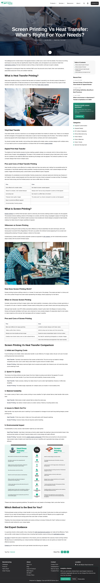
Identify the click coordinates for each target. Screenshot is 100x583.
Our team (7, 538)
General (12, 552)
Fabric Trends (78, 142)
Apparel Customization (81, 125)
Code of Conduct (31, 568)
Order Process (6, 571)
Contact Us (95, 3)
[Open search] (84, 3)
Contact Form (54, 564)
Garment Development (81, 145)
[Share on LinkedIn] (68, 552)
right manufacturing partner (42, 532)
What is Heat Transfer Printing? (82, 64)
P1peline (38, 580)
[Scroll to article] (50, 52)
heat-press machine (43, 84)
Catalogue (5, 564)
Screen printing (9, 213)
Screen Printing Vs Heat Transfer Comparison (82, 69)
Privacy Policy (30, 575)
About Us (29, 564)
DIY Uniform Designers (81, 131)
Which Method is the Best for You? (82, 72)
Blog (28, 566)
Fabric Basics (78, 136)
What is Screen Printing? (80, 67)
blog (8, 68)
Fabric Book (5, 568)
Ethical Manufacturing (81, 134)
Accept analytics (65, 579)
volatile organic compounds (33, 437)
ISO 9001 (29, 573)
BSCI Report (30, 571)
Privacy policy (81, 579)
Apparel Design (79, 128)
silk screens (46, 236)
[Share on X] (65, 552)
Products (4, 566)
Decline (74, 579)
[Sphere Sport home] (7, 3)
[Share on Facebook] (62, 552)
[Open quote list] (87, 3)
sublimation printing (10, 65)
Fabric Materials (79, 139)
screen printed (48, 143)
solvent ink (23, 154)
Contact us (8, 545)
